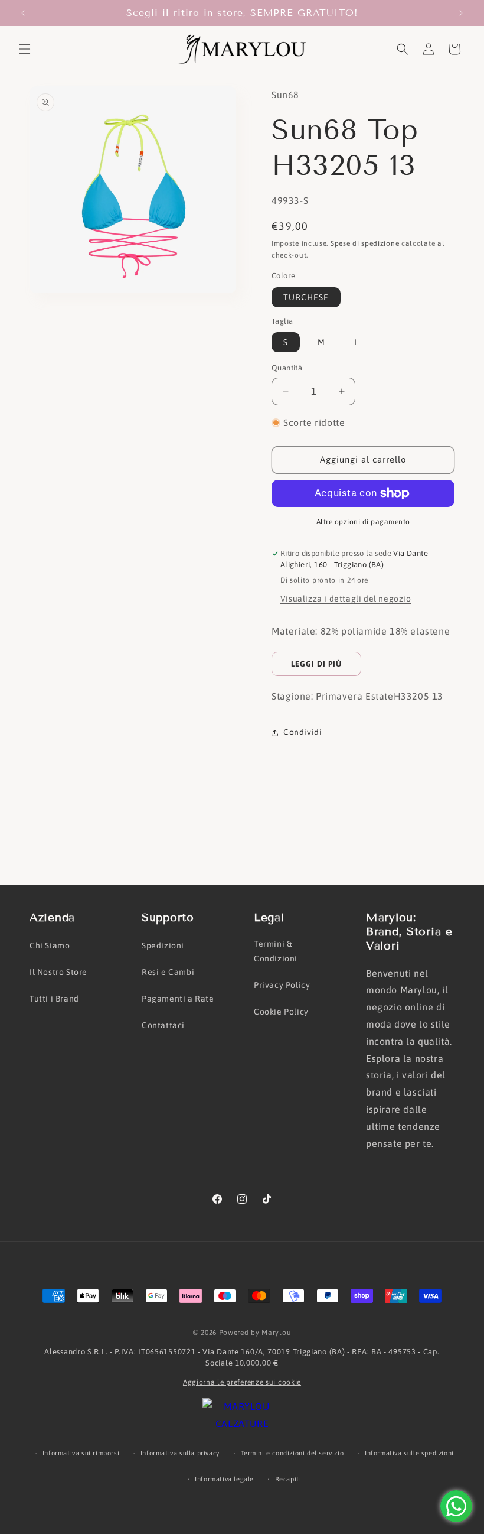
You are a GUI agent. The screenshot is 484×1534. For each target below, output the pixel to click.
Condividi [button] (302, 732)
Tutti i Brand (54, 998)
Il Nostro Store (58, 972)
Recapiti (288, 1479)
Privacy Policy (282, 985)
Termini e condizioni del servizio (292, 1453)
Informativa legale (224, 1479)
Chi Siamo (50, 945)
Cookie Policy (281, 1011)
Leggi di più (316, 663)
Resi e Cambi (168, 972)
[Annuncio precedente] (23, 13)
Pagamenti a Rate (178, 998)
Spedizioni (163, 945)
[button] (25, 49)
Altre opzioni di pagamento (363, 522)
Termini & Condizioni (275, 951)
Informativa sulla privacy (180, 1453)
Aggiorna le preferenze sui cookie (242, 1382)
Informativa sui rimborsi (80, 1453)
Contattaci (163, 1025)
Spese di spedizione (365, 243)
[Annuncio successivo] (461, 13)
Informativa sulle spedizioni (409, 1453)
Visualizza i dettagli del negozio (345, 598)
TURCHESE (306, 297)
